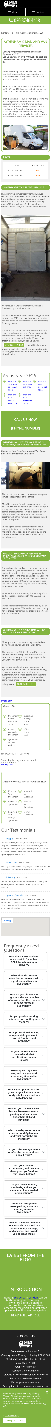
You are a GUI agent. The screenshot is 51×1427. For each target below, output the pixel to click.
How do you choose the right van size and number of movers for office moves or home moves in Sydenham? (24, 1000)
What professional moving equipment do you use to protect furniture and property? (24, 1036)
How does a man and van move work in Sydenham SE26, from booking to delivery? (23, 960)
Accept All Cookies (15, 1420)
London (33, 1297)
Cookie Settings (11, 1415)
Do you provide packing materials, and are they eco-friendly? (24, 1019)
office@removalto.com (29, 1378)
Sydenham (6, 700)
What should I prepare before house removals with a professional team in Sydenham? (24, 979)
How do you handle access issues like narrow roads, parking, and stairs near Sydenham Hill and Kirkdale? (24, 1114)
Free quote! (7, 764)
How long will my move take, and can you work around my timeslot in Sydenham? (23, 1074)
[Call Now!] (14, 758)
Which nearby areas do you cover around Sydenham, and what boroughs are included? (24, 1134)
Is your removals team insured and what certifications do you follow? (24, 1055)
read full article (25, 1315)
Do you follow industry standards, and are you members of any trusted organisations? (24, 1188)
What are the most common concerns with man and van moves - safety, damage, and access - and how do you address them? (24, 1228)
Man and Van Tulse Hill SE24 (27, 384)
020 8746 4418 (14, 345)
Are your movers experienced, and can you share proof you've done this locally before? (24, 1169)
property (19, 1297)
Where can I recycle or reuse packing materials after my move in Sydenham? (24, 1207)
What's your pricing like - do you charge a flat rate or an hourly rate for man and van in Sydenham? (24, 1093)
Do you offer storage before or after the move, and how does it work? (24, 1152)
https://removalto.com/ (28, 1382)
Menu (14, 12)
